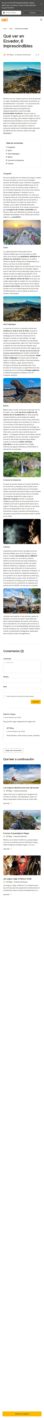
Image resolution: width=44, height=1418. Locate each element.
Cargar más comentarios (13, 750)
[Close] (41, 4)
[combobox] (11, 13)
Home (5, 29)
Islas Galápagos (14, 154)
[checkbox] (4, 696)
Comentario (7, 659)
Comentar (35, 702)
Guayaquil (11, 147)
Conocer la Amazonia (16, 160)
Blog (11, 29)
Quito (10, 150)
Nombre (6, 677)
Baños (10, 157)
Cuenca (10, 164)
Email (5, 687)
